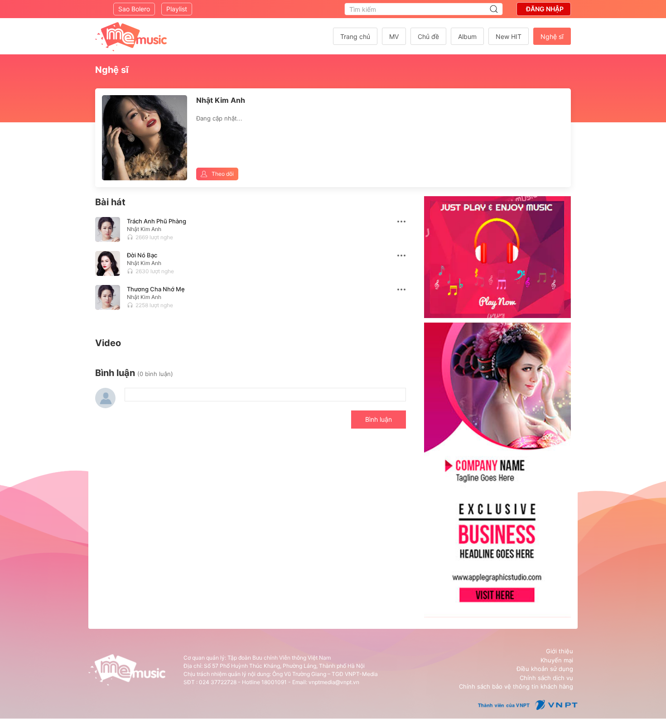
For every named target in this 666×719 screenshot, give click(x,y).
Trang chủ (355, 36)
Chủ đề (428, 36)
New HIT (508, 36)
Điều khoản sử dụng (544, 668)
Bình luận (378, 419)
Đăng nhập (545, 9)
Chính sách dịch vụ (546, 677)
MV (394, 36)
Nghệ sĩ (552, 36)
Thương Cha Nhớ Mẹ (156, 289)
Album (467, 36)
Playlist (176, 9)
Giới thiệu (559, 651)
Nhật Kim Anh (144, 229)
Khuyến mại (557, 660)
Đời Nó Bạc (142, 255)
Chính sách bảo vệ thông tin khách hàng (516, 686)
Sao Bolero (134, 9)
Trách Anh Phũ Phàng (156, 221)
